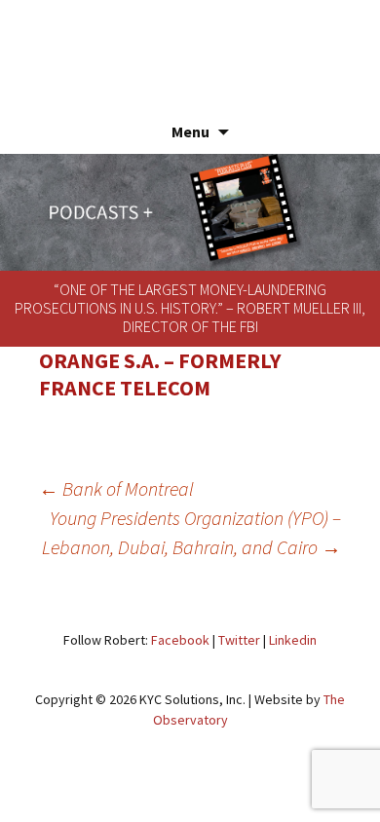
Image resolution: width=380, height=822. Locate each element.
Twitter (239, 640)
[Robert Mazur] (190, 44)
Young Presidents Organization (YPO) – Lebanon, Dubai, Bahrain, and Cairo (191, 532)
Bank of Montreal (116, 488)
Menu (190, 131)
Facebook (180, 640)
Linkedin (293, 640)
